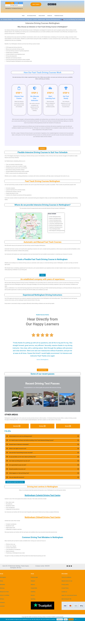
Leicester (2, 606)
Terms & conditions (66, 577)
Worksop (2, 588)
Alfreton (2, 599)
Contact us (64, 591)
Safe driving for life (66, 599)
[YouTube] (71, 566)
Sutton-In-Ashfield (4, 595)
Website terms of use (67, 581)
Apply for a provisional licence (69, 595)
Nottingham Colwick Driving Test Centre (42, 495)
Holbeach (2, 602)
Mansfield (2, 584)
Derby (1, 581)
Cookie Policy (65, 588)
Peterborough (34, 577)
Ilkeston (33, 595)
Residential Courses (59, 15)
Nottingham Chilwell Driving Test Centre (42, 517)
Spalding (33, 599)
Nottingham (3, 577)
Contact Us (49, 15)
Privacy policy (65, 584)
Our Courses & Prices (31, 15)
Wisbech (33, 581)
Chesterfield (34, 588)
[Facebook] (67, 566)
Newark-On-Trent (4, 591)
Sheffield (33, 591)
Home (23, 15)
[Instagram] (69, 566)
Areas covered (42, 15)
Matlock (33, 584)
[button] (11, 399)
